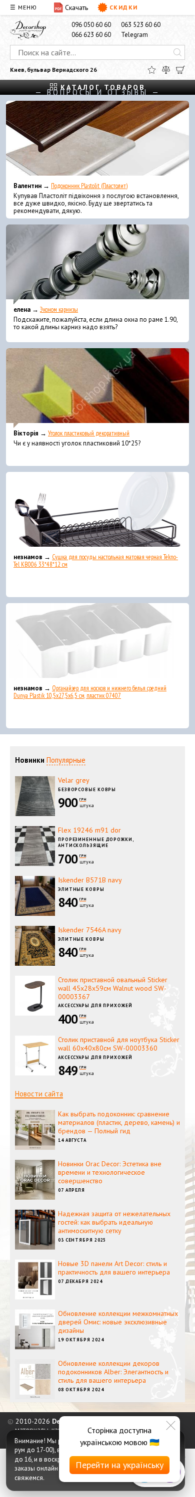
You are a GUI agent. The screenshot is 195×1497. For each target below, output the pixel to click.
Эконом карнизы (59, 309)
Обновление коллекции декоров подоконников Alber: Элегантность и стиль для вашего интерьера (113, 1372)
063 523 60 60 (140, 24)
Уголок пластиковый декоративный (89, 433)
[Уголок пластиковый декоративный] (97, 388)
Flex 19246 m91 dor (89, 830)
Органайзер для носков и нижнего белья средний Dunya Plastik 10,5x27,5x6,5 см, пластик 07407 (90, 692)
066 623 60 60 (91, 34)
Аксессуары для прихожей (95, 1005)
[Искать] (178, 52)
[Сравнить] (166, 70)
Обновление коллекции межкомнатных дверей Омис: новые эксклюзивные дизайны (118, 1322)
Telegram (134, 34)
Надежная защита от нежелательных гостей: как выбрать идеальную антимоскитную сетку (114, 1222)
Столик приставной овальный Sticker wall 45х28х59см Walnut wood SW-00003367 (113, 988)
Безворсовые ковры (87, 789)
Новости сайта (39, 1093)
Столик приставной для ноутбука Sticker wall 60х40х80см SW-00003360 (119, 1044)
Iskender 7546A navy (90, 929)
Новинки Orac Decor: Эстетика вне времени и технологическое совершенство (110, 1172)
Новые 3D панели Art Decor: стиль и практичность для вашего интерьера (114, 1268)
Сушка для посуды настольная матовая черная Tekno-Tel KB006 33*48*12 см (96, 561)
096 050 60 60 (91, 24)
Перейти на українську (120, 1465)
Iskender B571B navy (90, 879)
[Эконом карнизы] (97, 264)
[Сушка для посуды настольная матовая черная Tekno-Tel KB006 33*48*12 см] (97, 512)
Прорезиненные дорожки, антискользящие (96, 843)
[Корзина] (180, 70)
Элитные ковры (81, 889)
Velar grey (74, 780)
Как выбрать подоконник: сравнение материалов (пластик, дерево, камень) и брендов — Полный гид (119, 1122)
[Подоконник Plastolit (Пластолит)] (97, 141)
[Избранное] (152, 70)
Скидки (124, 7)
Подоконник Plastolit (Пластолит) (89, 186)
